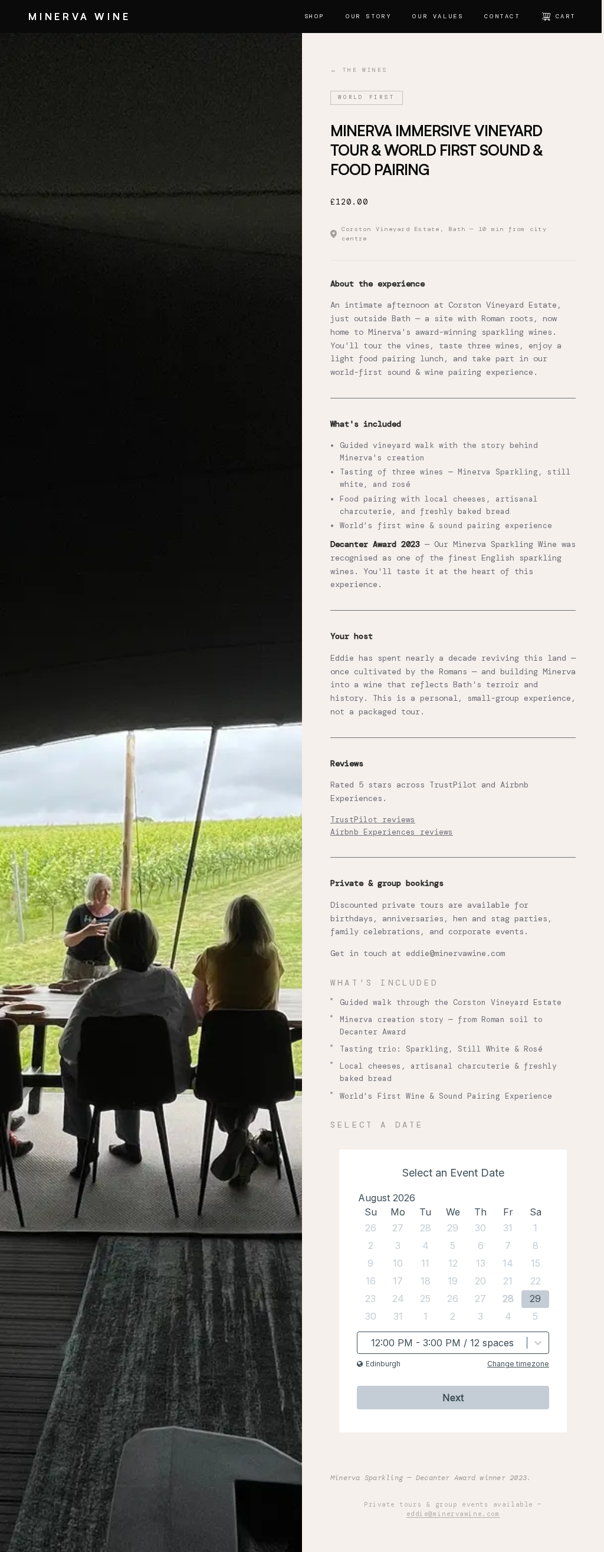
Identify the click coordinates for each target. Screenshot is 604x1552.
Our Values (437, 16)
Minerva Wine (79, 16)
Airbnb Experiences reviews (391, 832)
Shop (314, 16)
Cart (566, 16)
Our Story (368, 16)
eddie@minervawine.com (455, 953)
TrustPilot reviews (372, 820)
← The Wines (358, 70)
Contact (502, 16)
